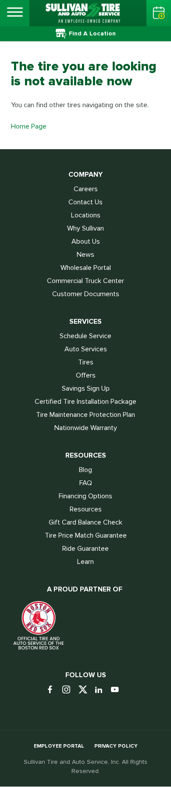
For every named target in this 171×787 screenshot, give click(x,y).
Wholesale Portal (86, 267)
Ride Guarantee (85, 548)
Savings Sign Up (86, 388)
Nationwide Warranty (85, 427)
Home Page (28, 126)
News (85, 254)
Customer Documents (85, 294)
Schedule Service (85, 336)
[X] (85, 690)
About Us (85, 241)
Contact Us (85, 202)
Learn (85, 561)
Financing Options (85, 496)
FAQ (85, 483)
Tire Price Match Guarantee (86, 535)
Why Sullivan (85, 228)
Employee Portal (59, 746)
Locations (85, 215)
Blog (85, 469)
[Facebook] (53, 690)
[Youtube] (118, 690)
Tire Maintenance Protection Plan (85, 414)
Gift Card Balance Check (85, 522)
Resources (86, 509)
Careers (86, 189)
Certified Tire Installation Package (85, 401)
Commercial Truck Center (85, 280)
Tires (85, 362)
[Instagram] (69, 690)
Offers (86, 375)
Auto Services (85, 349)
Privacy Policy (116, 746)
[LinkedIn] (102, 690)
